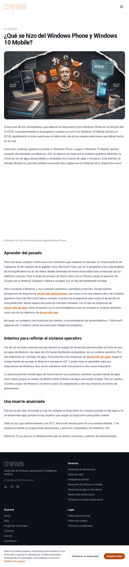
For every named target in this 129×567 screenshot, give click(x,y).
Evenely (8, 536)
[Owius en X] (17, 487)
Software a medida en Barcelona (85, 499)
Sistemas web (75, 474)
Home (7, 515)
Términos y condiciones (80, 525)
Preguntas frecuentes (15, 525)
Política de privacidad (79, 515)
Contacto (9, 531)
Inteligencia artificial (78, 479)
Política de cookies (77, 520)
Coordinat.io (10, 541)
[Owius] (15, 6)
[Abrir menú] (121, 6)
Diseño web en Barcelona (81, 494)
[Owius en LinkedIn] (5, 487)
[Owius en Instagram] (11, 487)
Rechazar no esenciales (85, 556)
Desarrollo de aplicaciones (81, 469)
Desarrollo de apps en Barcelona (85, 489)
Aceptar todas (114, 556)
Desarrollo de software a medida (85, 484)
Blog (6, 520)
